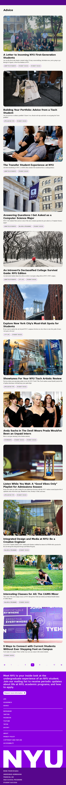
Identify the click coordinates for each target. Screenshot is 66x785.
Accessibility (8, 743)
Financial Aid (8, 777)
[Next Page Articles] (61, 664)
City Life (21, 279)
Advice (6, 706)
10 (54, 665)
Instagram (7, 711)
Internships (8, 440)
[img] (33, 33)
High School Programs (12, 780)
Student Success (10, 782)
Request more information (13, 693)
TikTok (5, 724)
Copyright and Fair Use (12, 740)
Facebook (7, 718)
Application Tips (9, 121)
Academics (7, 702)
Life (4, 699)
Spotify (6, 728)
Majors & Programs (25, 226)
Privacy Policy (9, 737)
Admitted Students (10, 66)
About (5, 733)
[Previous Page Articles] (4, 664)
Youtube (6, 721)
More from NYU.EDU (10, 771)
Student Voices (23, 66)
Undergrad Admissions (12, 774)
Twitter (6, 714)
